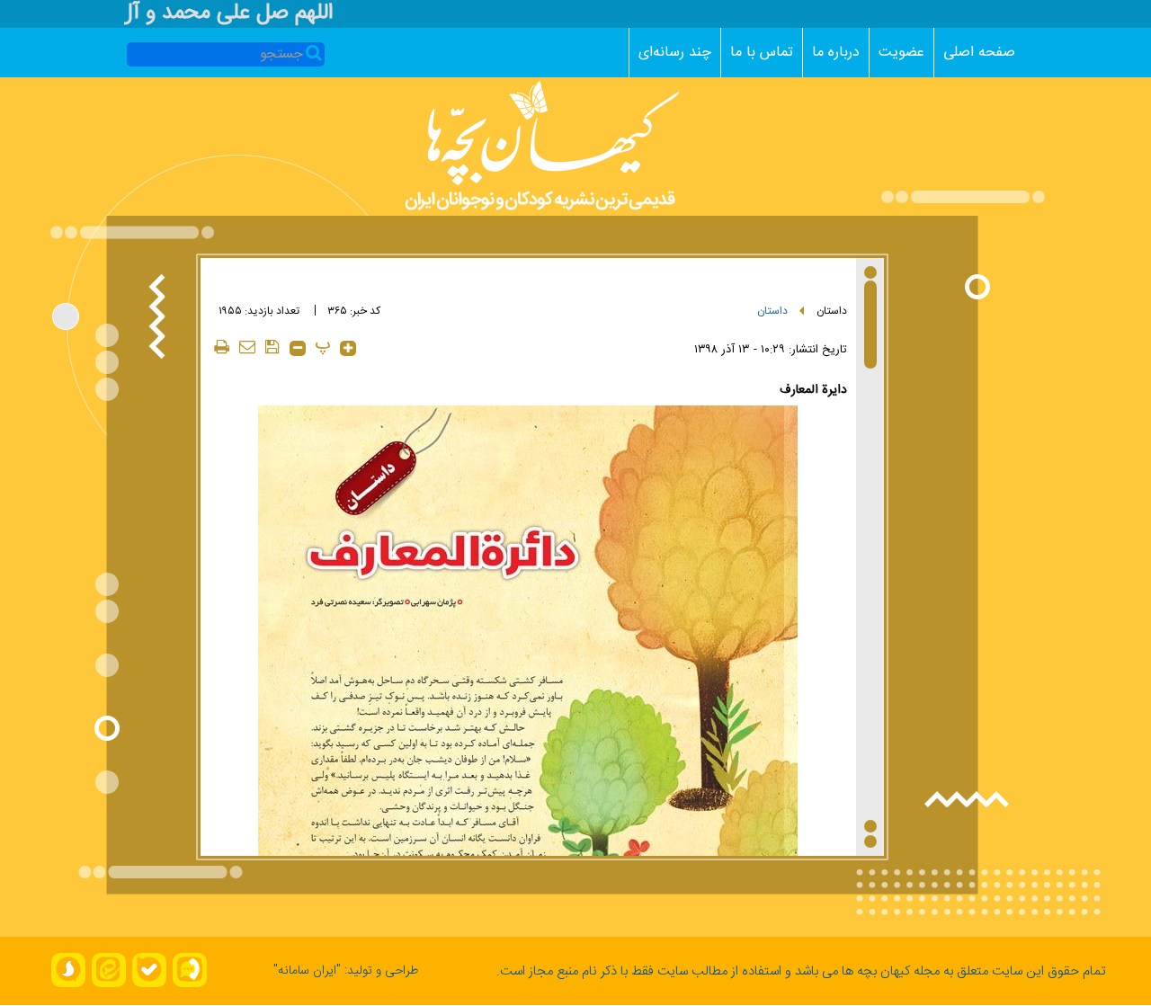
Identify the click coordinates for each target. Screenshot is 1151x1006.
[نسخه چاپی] (222, 346)
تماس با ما (761, 52)
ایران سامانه (307, 971)
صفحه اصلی (979, 52)
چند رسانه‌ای (674, 52)
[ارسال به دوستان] (247, 346)
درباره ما (836, 52)
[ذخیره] (272, 346)
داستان (831, 311)
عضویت (901, 52)
